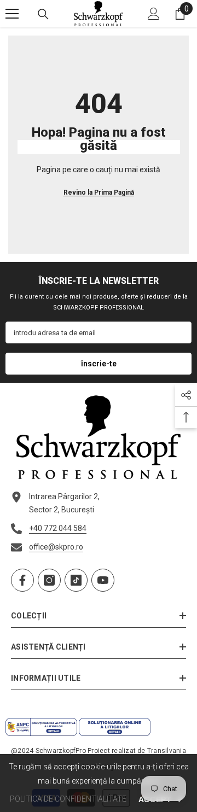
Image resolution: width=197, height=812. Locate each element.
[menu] (12, 13)
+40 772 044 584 (57, 528)
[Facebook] (22, 580)
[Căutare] (43, 14)
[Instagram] (49, 580)
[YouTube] (102, 580)
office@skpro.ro (56, 546)
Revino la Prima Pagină (98, 192)
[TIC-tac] (76, 580)
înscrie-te (99, 363)
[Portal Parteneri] (154, 14)
